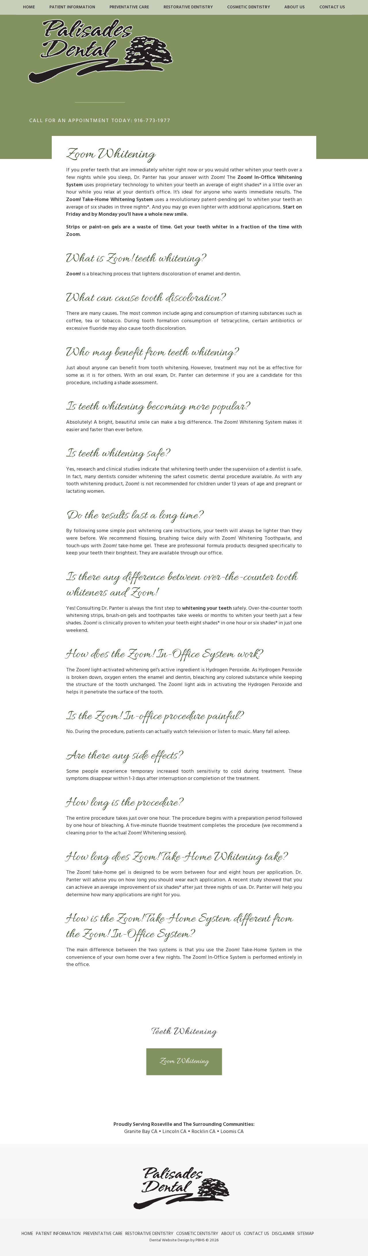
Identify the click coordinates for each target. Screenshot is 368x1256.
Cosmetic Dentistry (248, 7)
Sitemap (305, 1234)
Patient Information (72, 7)
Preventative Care (129, 7)
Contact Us (332, 7)
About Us (294, 7)
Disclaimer (283, 1234)
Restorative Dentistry (188, 7)
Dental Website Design (169, 1240)
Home (29, 7)
